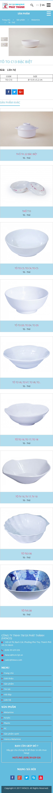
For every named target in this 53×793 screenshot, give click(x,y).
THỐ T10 (26, 211)
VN (43, 5)
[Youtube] (41, 777)
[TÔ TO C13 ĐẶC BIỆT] (31, 41)
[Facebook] (12, 777)
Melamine (35, 20)
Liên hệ (7, 700)
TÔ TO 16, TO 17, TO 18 (26, 439)
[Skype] (34, 777)
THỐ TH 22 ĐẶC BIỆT (26, 154)
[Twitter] (26, 777)
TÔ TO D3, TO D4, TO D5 (27, 325)
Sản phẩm (21, 20)
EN (37, 5)
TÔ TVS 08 (26, 610)
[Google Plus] (19, 777)
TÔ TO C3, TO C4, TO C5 (26, 268)
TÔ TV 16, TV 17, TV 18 (26, 496)
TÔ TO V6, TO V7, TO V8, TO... (26, 382)
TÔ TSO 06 (26, 553)
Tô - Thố (11, 22)
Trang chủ (6, 20)
